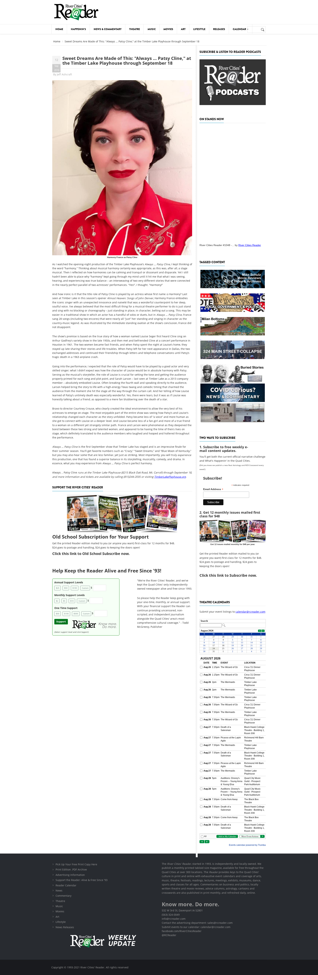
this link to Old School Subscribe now (95, 553)
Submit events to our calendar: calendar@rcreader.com (196, 927)
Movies (168, 29)
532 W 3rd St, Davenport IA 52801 (182, 910)
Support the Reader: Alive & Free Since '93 (81, 880)
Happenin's (78, 29)
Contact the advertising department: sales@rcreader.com (197, 922)
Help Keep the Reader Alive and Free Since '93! (106, 570)
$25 (57, 588)
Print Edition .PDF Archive (71, 869)
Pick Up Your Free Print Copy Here (76, 864)
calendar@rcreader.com (250, 611)
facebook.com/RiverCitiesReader (182, 931)
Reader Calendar (66, 885)
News (59, 890)
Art (183, 29)
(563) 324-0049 (171, 914)
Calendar (240, 29)
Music (152, 29)
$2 (57, 601)
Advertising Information (70, 875)
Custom (85, 588)
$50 (66, 588)
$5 (64, 601)
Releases (219, 29)
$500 (76, 613)
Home (59, 29)
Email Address (213, 489)
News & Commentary (107, 29)
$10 (72, 601)
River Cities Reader (249, 245)
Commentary (63, 895)
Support (61, 621)
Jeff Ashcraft (64, 74)
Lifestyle (199, 29)
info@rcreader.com (174, 918)
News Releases (65, 927)
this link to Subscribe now (232, 575)
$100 (75, 588)
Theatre (134, 29)
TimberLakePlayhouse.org (170, 476)
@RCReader (169, 935)
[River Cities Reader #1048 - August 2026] (232, 182)
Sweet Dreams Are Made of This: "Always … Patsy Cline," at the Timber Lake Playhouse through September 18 (126, 60)
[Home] (76, 12)
